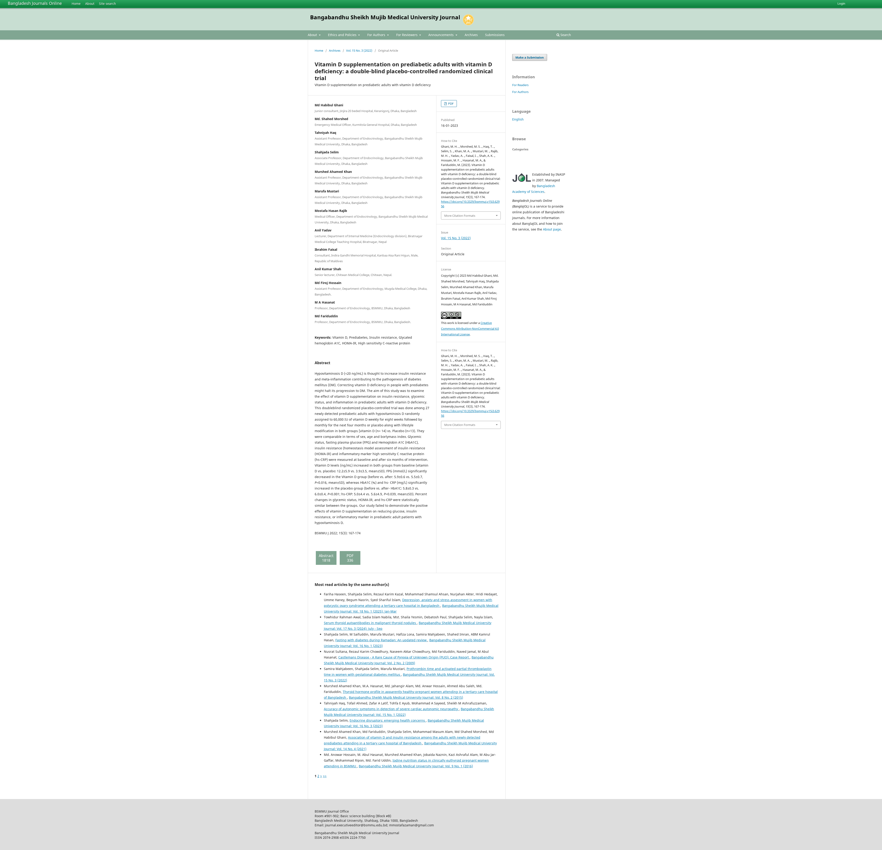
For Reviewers (407, 35)
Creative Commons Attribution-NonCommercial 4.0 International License (470, 328)
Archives (471, 35)
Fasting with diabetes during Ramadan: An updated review (381, 640)
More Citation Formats (459, 216)
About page (552, 229)
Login (841, 3)
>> (325, 776)
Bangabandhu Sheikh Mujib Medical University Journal (385, 17)
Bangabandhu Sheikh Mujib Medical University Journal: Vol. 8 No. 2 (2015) (406, 697)
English (518, 119)
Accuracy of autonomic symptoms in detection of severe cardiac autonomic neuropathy (391, 709)
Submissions (495, 35)
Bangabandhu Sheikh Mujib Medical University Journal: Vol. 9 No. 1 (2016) (416, 766)
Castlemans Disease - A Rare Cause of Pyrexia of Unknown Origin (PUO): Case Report (404, 657)
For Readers (520, 85)
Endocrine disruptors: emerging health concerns (388, 720)
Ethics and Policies (342, 35)
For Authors (376, 35)
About (89, 3)
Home (76, 3)
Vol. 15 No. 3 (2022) (359, 50)
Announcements (441, 35)
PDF (450, 103)
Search (565, 35)
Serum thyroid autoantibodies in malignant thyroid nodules (370, 623)
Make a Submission (529, 57)
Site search (107, 3)
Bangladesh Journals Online (35, 3)
